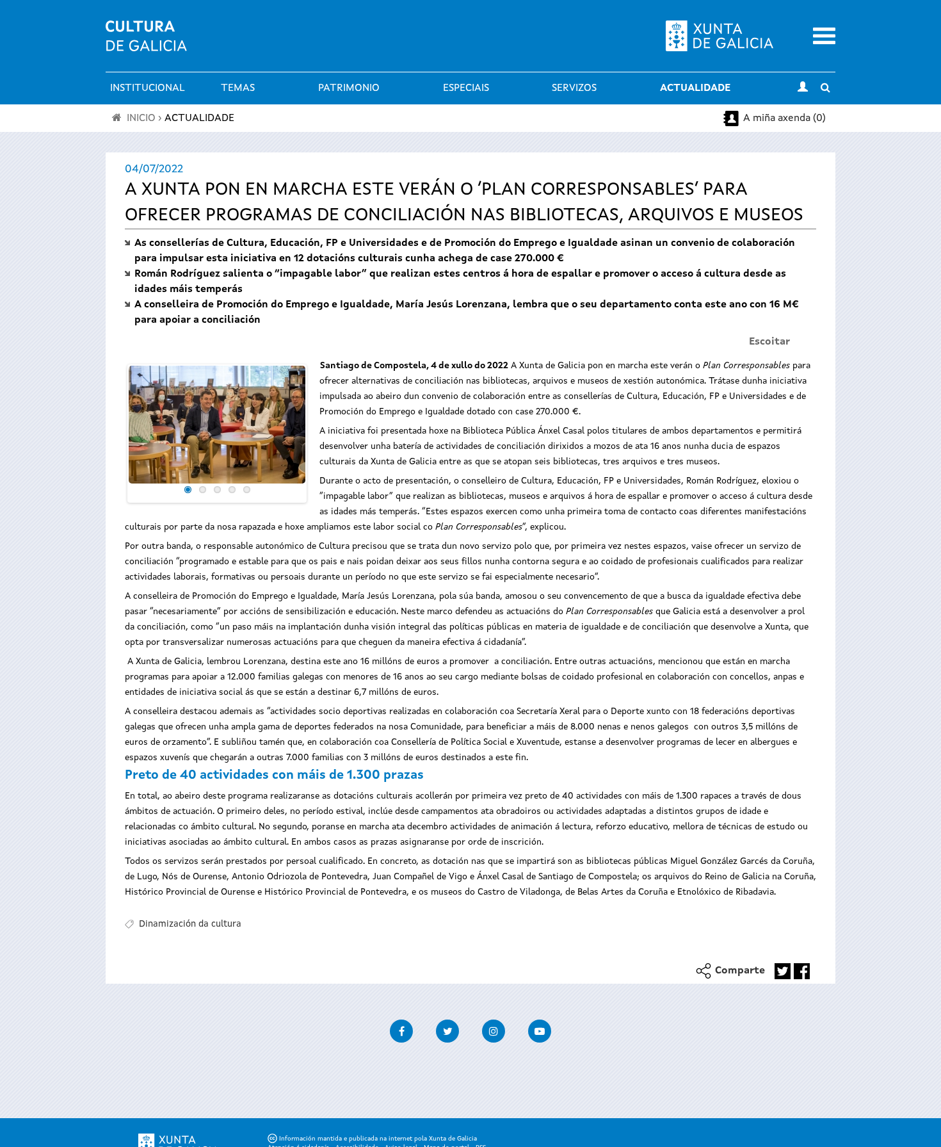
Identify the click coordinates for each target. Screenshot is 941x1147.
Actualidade (695, 88)
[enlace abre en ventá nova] (783, 971)
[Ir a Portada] (146, 43)
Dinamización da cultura (190, 924)
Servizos (574, 88)
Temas (238, 88)
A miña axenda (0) (784, 118)
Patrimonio (349, 88)
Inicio (141, 118)
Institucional (147, 88)
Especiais (466, 88)
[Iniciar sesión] (803, 88)
